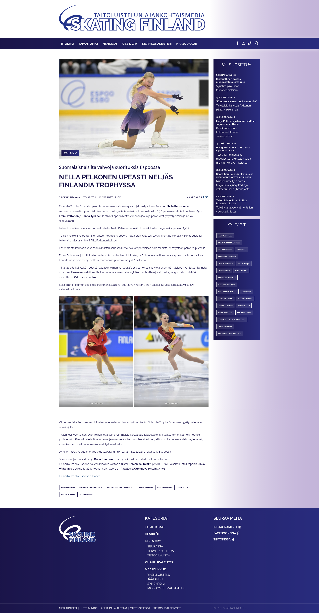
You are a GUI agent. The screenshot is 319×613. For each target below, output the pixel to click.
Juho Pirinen (224, 271)
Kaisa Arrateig (225, 312)
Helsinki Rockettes (227, 292)
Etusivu (67, 43)
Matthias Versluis (227, 257)
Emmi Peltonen (68, 487)
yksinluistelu (86, 494)
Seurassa (155, 546)
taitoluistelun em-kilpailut (232, 319)
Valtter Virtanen (226, 285)
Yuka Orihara (241, 271)
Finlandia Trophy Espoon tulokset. (79, 476)
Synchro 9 (156, 583)
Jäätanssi (241, 250)
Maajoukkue (186, 43)
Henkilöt (110, 43)
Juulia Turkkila (225, 264)
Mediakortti (68, 608)
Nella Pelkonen (164, 487)
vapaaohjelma (68, 494)
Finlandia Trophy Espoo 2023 (120, 487)
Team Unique (244, 264)
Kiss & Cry (130, 43)
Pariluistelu (244, 306)
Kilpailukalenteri (157, 43)
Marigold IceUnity (227, 278)
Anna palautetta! (114, 608)
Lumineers (246, 292)
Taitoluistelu (183, 487)
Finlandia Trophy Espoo (91, 487)
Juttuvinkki (89, 608)
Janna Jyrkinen (146, 487)
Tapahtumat (88, 43)
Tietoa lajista (158, 555)
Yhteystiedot (140, 608)
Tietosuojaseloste (167, 608)
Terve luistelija (160, 551)
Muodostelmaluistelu (229, 243)
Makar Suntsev (245, 299)
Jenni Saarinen (225, 326)
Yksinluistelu (158, 574)
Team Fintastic (225, 299)
